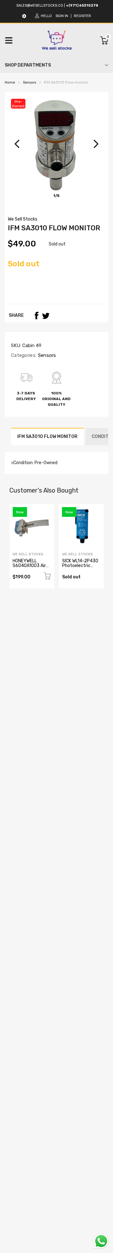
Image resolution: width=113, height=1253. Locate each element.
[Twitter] (46, 315)
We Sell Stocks (22, 219)
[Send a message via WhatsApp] (101, 1241)
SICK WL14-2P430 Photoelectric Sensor (80, 565)
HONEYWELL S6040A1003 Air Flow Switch (29, 565)
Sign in (62, 16)
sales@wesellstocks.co (39, 5)
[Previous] (17, 144)
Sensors (46, 355)
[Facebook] (36, 315)
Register (82, 16)
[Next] (96, 144)
